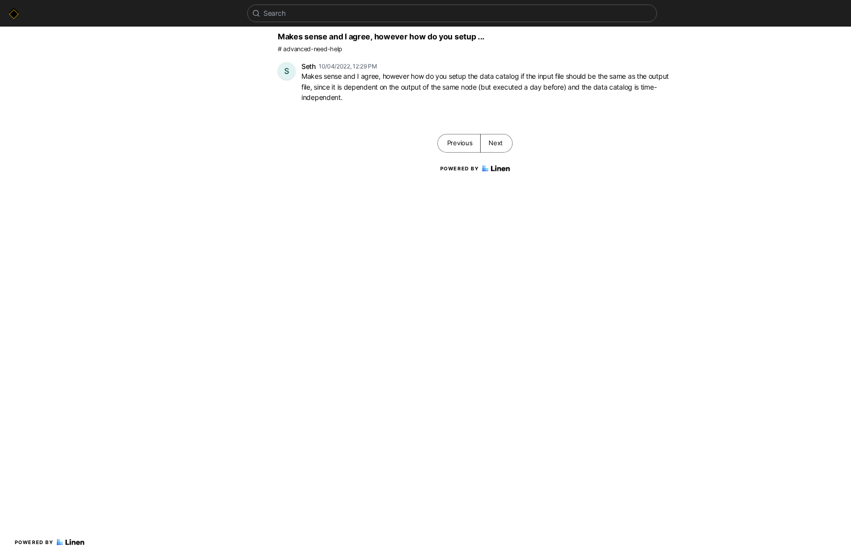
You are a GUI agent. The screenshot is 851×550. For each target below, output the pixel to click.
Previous (460, 143)
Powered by (34, 542)
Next (496, 143)
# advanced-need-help (310, 49)
